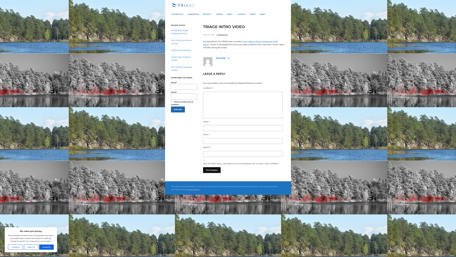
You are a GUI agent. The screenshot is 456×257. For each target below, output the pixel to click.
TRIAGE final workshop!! (181, 50)
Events (219, 14)
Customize (16, 247)
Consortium (193, 14)
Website (207, 147)
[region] (31, 239)
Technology (177, 14)
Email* (174, 92)
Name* (174, 82)
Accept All (46, 247)
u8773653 (221, 58)
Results (206, 14)
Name (206, 122)
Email (206, 134)
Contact (242, 14)
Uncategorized (222, 35)
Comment (208, 88)
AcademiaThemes (193, 190)
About (253, 14)
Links (229, 14)
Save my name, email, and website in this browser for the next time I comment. (241, 164)
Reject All (31, 247)
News (262, 14)
